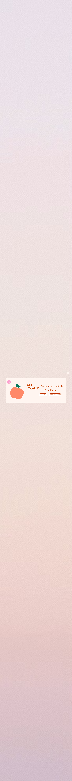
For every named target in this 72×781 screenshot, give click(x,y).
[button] (68, 373)
